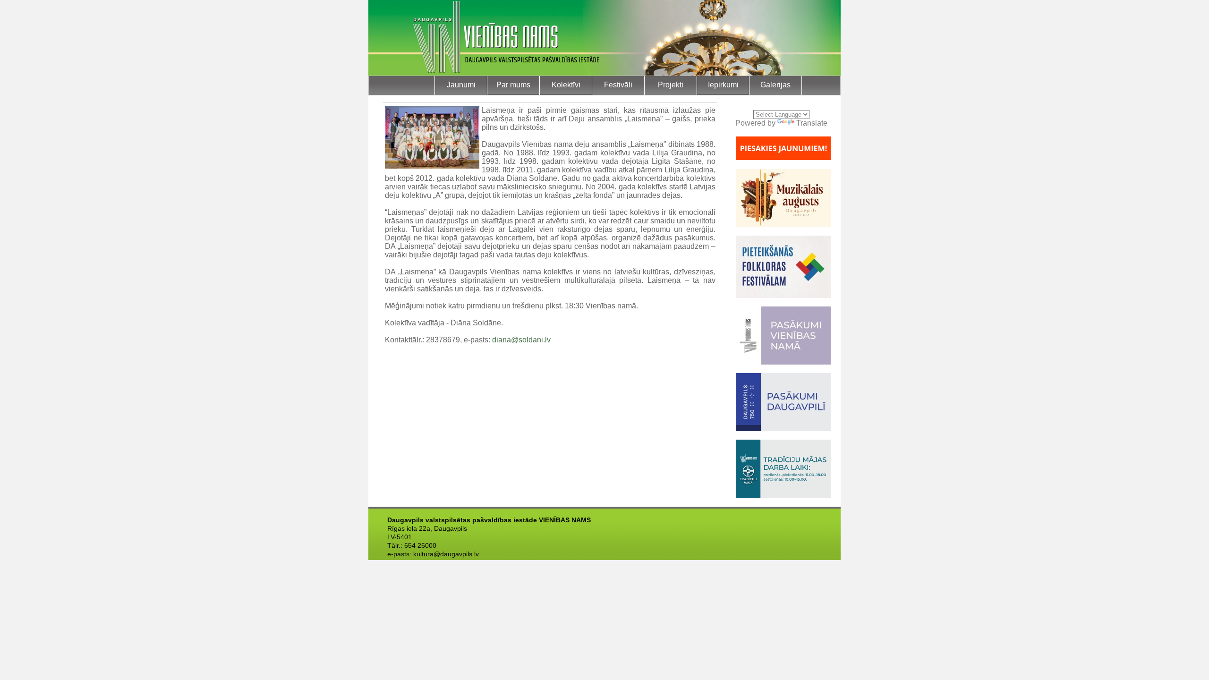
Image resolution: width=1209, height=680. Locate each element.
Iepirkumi (723, 85)
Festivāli (618, 85)
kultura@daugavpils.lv (446, 554)
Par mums (513, 85)
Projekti (670, 85)
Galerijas (775, 85)
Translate (811, 123)
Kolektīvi (566, 85)
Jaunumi (461, 85)
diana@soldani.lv (521, 340)
